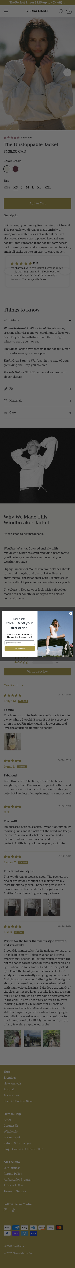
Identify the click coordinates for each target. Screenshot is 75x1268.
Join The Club (20, 648)
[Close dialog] (70, 613)
